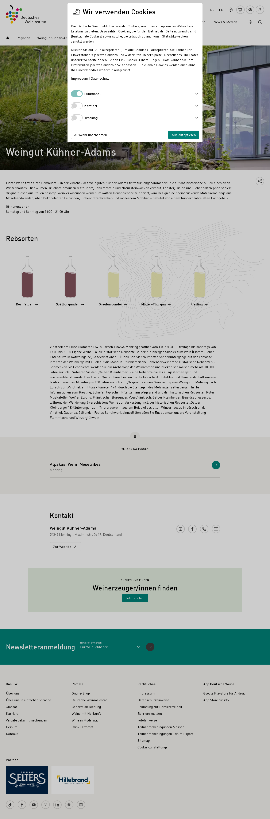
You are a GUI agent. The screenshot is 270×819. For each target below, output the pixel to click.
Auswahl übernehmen (90, 134)
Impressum (79, 78)
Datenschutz (100, 78)
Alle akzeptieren (184, 134)
